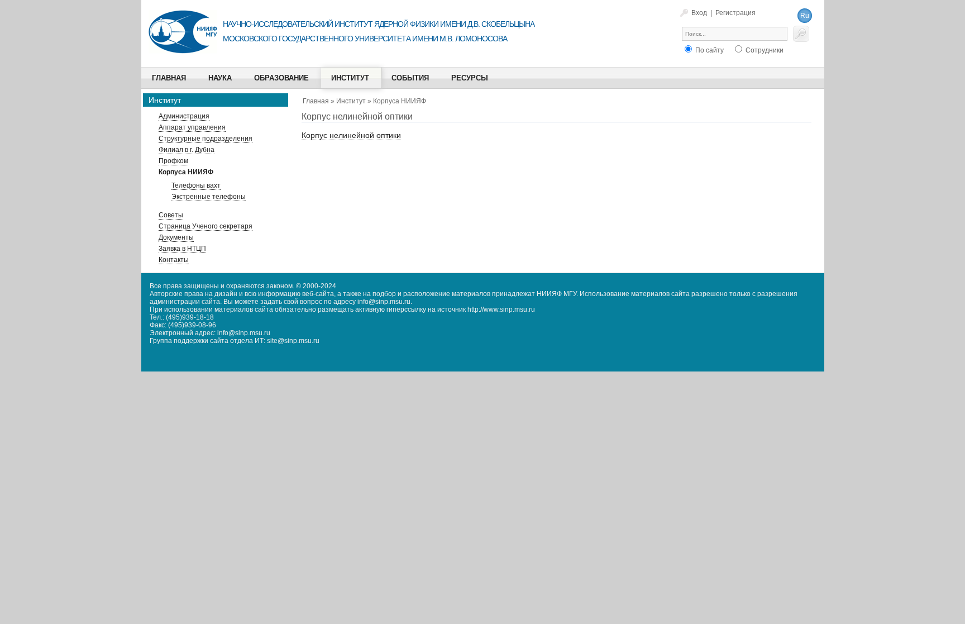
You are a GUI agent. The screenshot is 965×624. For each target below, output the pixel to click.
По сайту (709, 50)
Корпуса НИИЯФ (399, 101)
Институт (351, 101)
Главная (316, 101)
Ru (804, 16)
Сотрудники (764, 50)
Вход (699, 13)
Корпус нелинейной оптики (351, 135)
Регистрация (735, 13)
